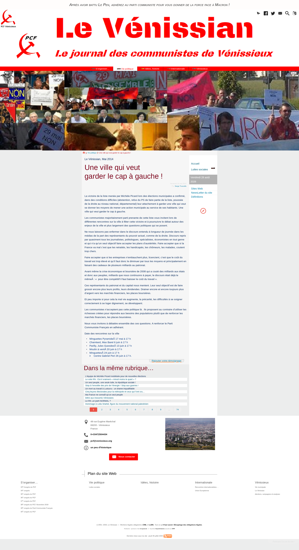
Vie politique (92, 153)
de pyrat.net (143, 528)
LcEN (151, 525)
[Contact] (280, 13)
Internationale (203, 482)
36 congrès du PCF (28, 497)
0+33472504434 (99, 434)
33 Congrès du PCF (28, 487)
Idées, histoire (150, 482)
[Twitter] (272, 13)
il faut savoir (168, 525)
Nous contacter (127, 456)
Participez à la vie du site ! (283, 542)
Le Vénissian (259, 491)
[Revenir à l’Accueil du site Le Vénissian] (8, 18)
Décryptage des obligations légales (188, 525)
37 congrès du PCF (28, 501)
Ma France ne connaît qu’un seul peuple (104, 395)
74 (177, 409)
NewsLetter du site (201, 192)
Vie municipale (260, 487)
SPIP (173, 528)
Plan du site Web (102, 473)
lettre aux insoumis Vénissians (99, 398)
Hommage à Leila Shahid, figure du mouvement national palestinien (116, 404)
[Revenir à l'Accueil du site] (85, 153)
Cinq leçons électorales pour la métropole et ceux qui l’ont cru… (115, 392)
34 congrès (25, 490)
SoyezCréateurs (160, 528)
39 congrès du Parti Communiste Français (37, 508)
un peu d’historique (101, 447)
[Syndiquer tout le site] (167, 536)
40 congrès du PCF (28, 511)
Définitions (197, 196)
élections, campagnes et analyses (267, 494)
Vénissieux (262, 482)
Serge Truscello (180, 186)
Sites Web (197, 188)
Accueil (195, 163)
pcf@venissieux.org (101, 441)
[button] (258, 13)
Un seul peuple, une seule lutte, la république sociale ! (110, 382)
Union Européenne (202, 491)
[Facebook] (265, 13)
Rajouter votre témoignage (166, 360)
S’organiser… (29, 482)
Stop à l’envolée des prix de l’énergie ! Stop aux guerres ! (112, 385)
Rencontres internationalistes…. (207, 487)
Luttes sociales (94, 487)
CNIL (145, 525)
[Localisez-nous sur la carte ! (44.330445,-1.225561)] (203, 210)
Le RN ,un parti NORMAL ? (98, 401)
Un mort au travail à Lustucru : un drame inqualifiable (110, 388)
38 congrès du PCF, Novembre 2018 (34, 504)
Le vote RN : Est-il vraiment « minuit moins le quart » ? (110, 379)
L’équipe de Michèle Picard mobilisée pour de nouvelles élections (115, 376)
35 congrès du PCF (28, 494)
